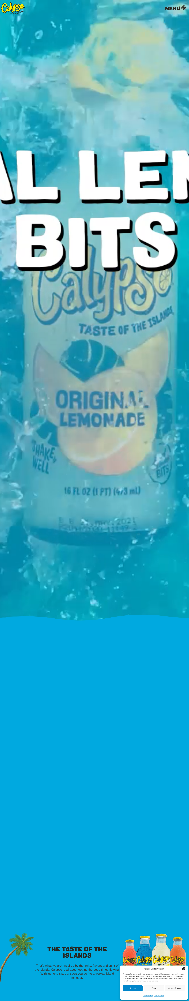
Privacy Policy (159, 996)
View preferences (175, 988)
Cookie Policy (148, 996)
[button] (184, 969)
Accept (133, 988)
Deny (154, 988)
